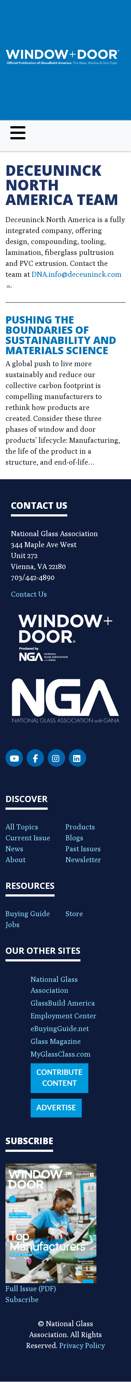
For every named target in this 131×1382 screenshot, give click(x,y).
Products (80, 826)
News (14, 848)
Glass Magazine (56, 1041)
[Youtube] (14, 758)
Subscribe (22, 1299)
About (15, 859)
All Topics (21, 826)
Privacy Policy (82, 1345)
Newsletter (83, 859)
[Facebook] (35, 758)
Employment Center (63, 1015)
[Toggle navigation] (18, 132)
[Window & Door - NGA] (62, 57)
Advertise (56, 1108)
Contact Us (29, 594)
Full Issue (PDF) (30, 1288)
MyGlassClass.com (61, 1054)
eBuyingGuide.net (60, 1028)
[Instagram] (56, 758)
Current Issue (27, 837)
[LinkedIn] (77, 758)
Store (74, 913)
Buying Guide (27, 913)
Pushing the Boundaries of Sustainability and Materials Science (60, 335)
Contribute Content (59, 1078)
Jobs (12, 924)
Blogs (74, 837)
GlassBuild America (63, 1003)
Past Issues (83, 848)
